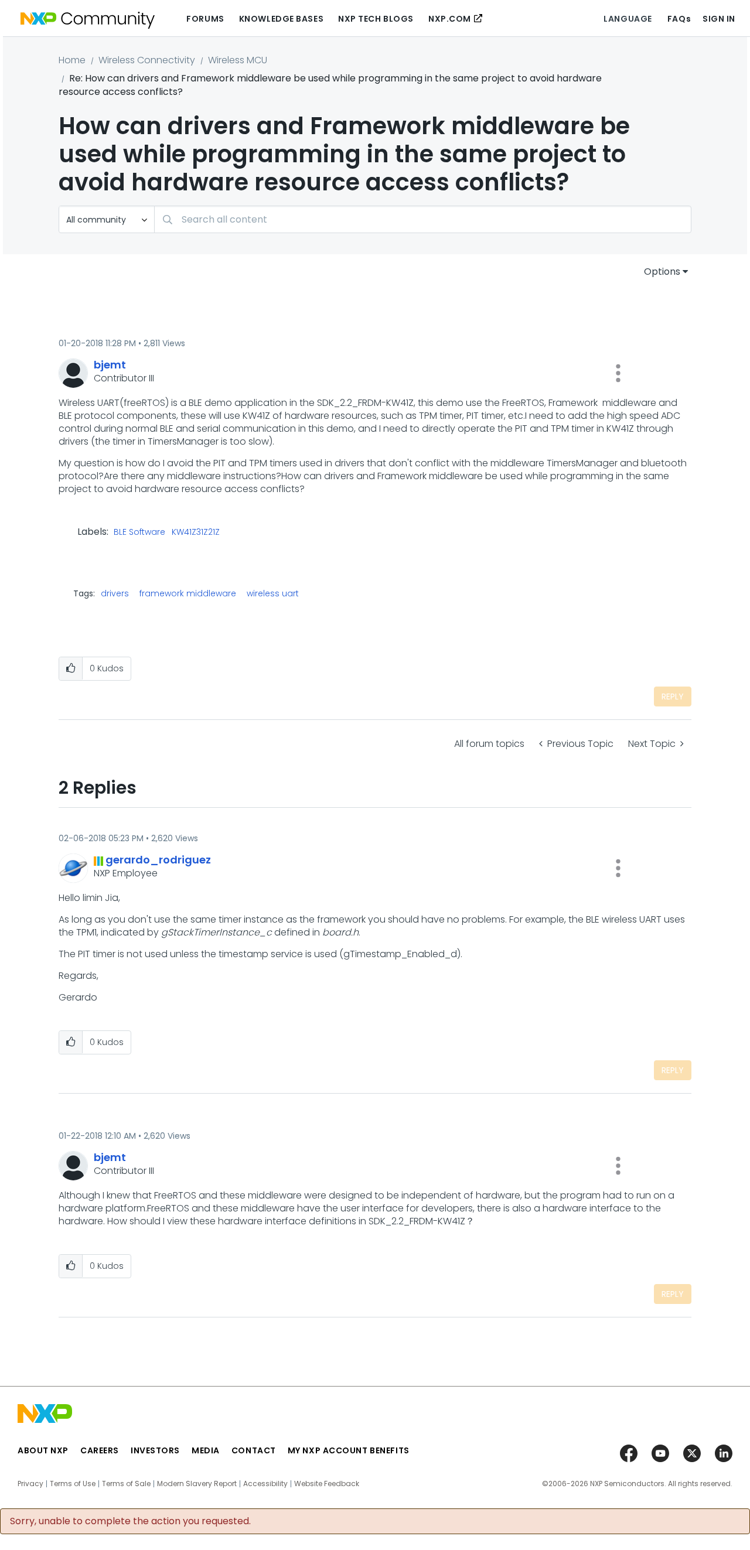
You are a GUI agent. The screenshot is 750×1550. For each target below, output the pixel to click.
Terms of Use (73, 1483)
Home (72, 60)
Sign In (719, 19)
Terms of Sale (126, 1483)
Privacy (30, 1483)
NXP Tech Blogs (376, 19)
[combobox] (422, 219)
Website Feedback (326, 1483)
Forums (205, 19)
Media (206, 1450)
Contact (253, 1450)
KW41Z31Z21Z (196, 532)
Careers (99, 1450)
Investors (155, 1450)
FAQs (679, 19)
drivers (115, 593)
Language (628, 19)
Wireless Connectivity (146, 60)
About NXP (43, 1450)
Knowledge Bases (281, 19)
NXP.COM (449, 19)
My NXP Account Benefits (349, 1450)
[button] (618, 373)
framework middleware (187, 593)
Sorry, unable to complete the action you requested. (130, 1521)
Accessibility (265, 1483)
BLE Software (139, 532)
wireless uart (273, 593)
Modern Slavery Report (197, 1483)
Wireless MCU (237, 60)
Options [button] (662, 271)
